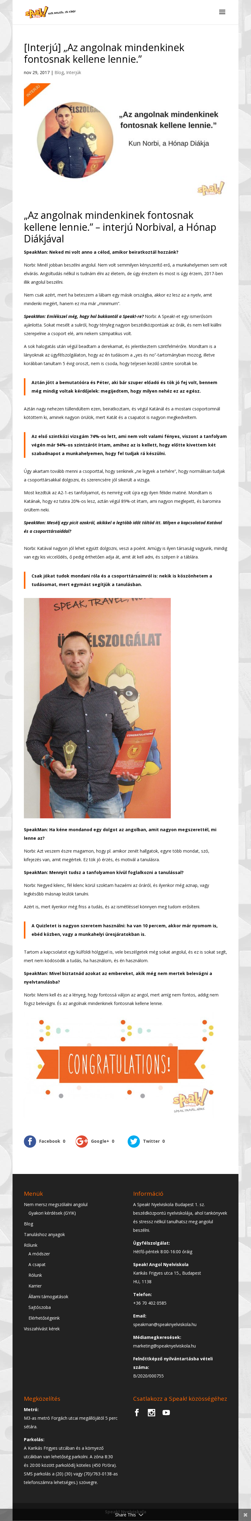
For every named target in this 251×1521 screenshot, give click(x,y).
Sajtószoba (39, 1307)
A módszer (39, 1254)
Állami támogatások (48, 1296)
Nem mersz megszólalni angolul (56, 1204)
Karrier (35, 1286)
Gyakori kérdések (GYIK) (52, 1213)
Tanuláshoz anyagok (44, 1234)
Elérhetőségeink (44, 1318)
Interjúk (73, 72)
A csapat (37, 1264)
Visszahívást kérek (42, 1329)
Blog (59, 72)
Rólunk (30, 1245)
